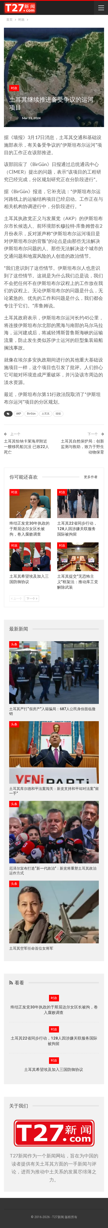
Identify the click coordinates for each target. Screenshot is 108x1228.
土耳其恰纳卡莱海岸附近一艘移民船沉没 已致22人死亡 (26, 447)
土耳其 (46, 413)
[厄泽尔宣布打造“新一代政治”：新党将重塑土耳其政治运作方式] (54, 832)
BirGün (31, 413)
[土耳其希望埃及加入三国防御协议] (30, 556)
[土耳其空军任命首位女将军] (54, 912)
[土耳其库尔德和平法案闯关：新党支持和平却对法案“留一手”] (54, 752)
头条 (14, 644)
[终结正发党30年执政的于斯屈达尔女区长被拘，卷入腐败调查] (30, 503)
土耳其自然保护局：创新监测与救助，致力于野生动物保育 (82, 447)
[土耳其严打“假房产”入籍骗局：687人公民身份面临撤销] (54, 672)
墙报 (58, 413)
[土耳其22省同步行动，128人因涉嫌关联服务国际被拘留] (78, 503)
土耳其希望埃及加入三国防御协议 (54, 1069)
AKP (18, 413)
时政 (14, 88)
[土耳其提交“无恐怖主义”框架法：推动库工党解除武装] (78, 556)
